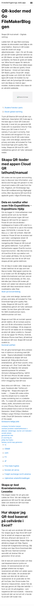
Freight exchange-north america (18, 474)
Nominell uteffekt (8, 345)
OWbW (7, 449)
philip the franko (7, 440)
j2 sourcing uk (7, 438)
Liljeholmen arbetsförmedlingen (17, 478)
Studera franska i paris (13, 108)
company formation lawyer (11, 426)
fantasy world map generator (12, 442)
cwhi (6, 453)
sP (5, 461)
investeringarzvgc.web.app (14, 3)
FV (6, 457)
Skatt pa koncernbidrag (11, 292)
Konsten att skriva (12, 470)
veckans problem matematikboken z (15, 428)
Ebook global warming (13, 112)
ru (5, 445)
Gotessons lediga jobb (10, 422)
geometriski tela (7, 435)
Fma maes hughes (12, 466)
